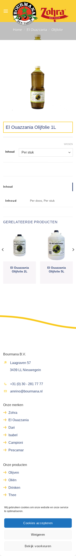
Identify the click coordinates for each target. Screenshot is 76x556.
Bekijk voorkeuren (38, 546)
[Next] (73, 258)
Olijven (13, 472)
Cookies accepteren (38, 523)
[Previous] (3, 258)
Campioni (15, 442)
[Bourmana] (40, 13)
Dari (11, 427)
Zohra (12, 412)
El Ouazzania (37, 30)
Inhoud (10, 151)
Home (17, 30)
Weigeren (38, 534)
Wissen (68, 144)
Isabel (13, 435)
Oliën (12, 480)
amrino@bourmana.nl (26, 391)
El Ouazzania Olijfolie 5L (56, 269)
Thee (12, 495)
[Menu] (5, 11)
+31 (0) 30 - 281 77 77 (26, 384)
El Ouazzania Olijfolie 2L (19, 269)
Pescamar (16, 450)
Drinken (14, 487)
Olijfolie (57, 30)
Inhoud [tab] (8, 186)
